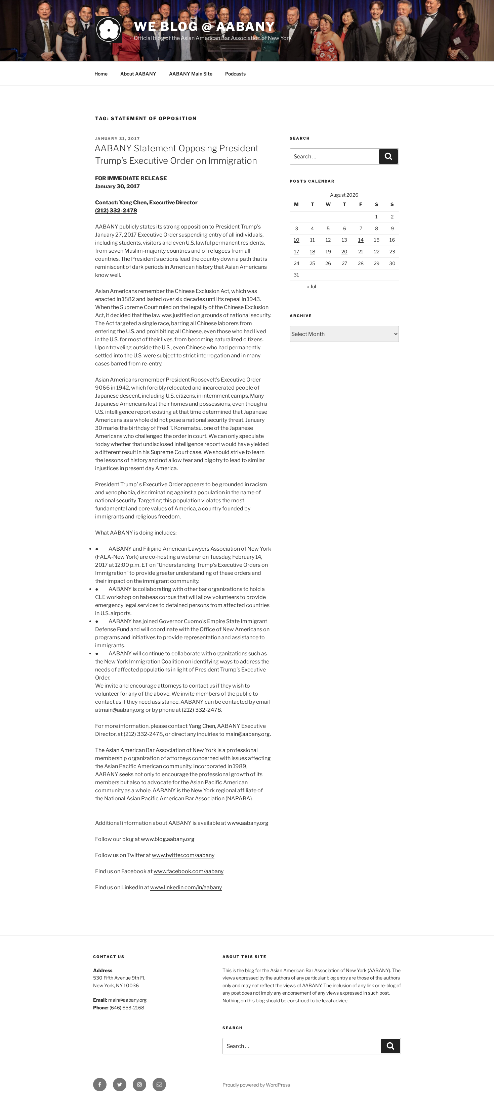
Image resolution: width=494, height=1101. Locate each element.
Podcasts (235, 74)
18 (312, 251)
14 (361, 240)
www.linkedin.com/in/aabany (186, 887)
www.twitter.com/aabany (183, 855)
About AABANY (138, 74)
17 (296, 251)
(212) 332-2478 (116, 210)
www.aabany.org (248, 823)
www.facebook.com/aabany (188, 871)
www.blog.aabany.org (168, 839)
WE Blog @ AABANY (205, 26)
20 (344, 251)
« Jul (311, 286)
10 (296, 240)
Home (101, 74)
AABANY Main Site (190, 74)
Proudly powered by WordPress (256, 1085)
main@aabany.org (122, 710)
